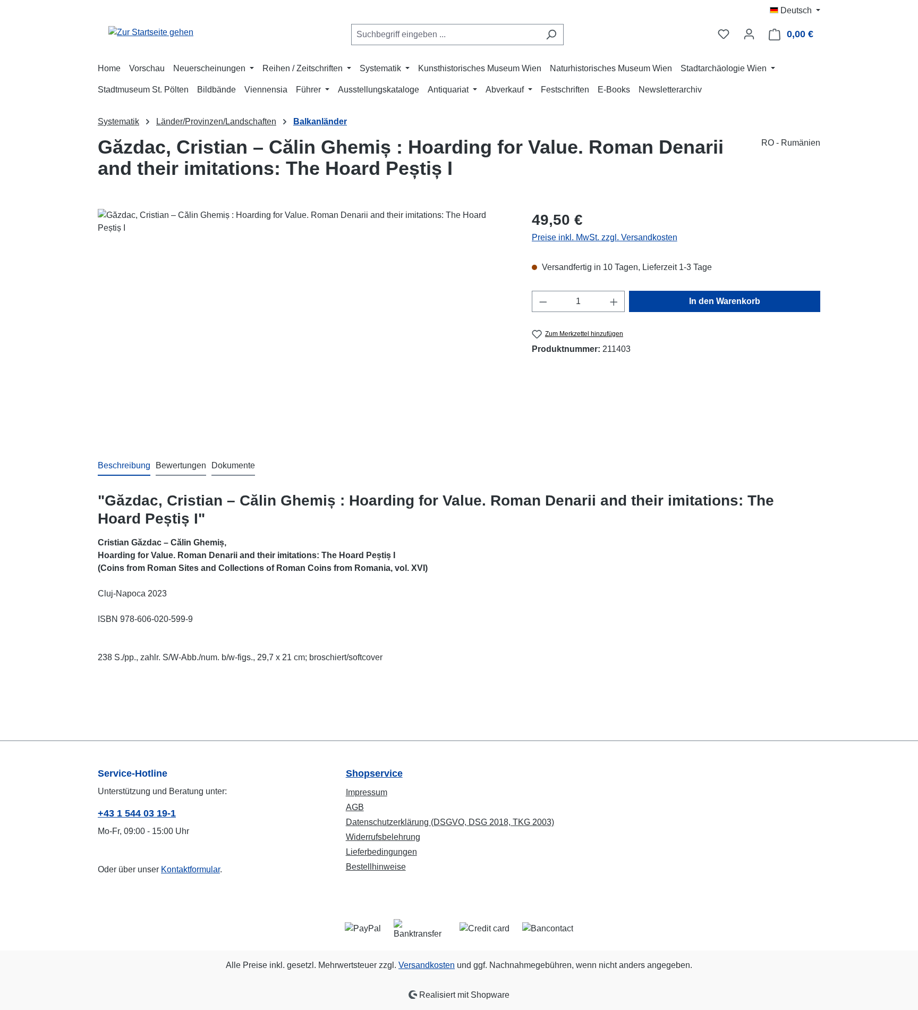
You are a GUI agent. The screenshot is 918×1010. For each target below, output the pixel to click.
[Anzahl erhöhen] (614, 301)
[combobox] (445, 34)
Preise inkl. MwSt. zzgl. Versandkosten (604, 237)
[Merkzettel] (723, 34)
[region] (304, 323)
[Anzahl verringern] (543, 301)
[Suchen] (551, 34)
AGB (355, 807)
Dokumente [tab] (233, 465)
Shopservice (374, 773)
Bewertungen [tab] (181, 465)
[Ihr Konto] (749, 34)
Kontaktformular (190, 869)
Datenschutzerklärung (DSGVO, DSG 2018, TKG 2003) (450, 822)
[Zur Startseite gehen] (151, 32)
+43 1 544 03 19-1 (137, 813)
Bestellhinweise (376, 866)
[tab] (124, 466)
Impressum (366, 792)
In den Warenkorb (724, 301)
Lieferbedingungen (381, 851)
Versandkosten (426, 965)
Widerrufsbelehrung (383, 836)
